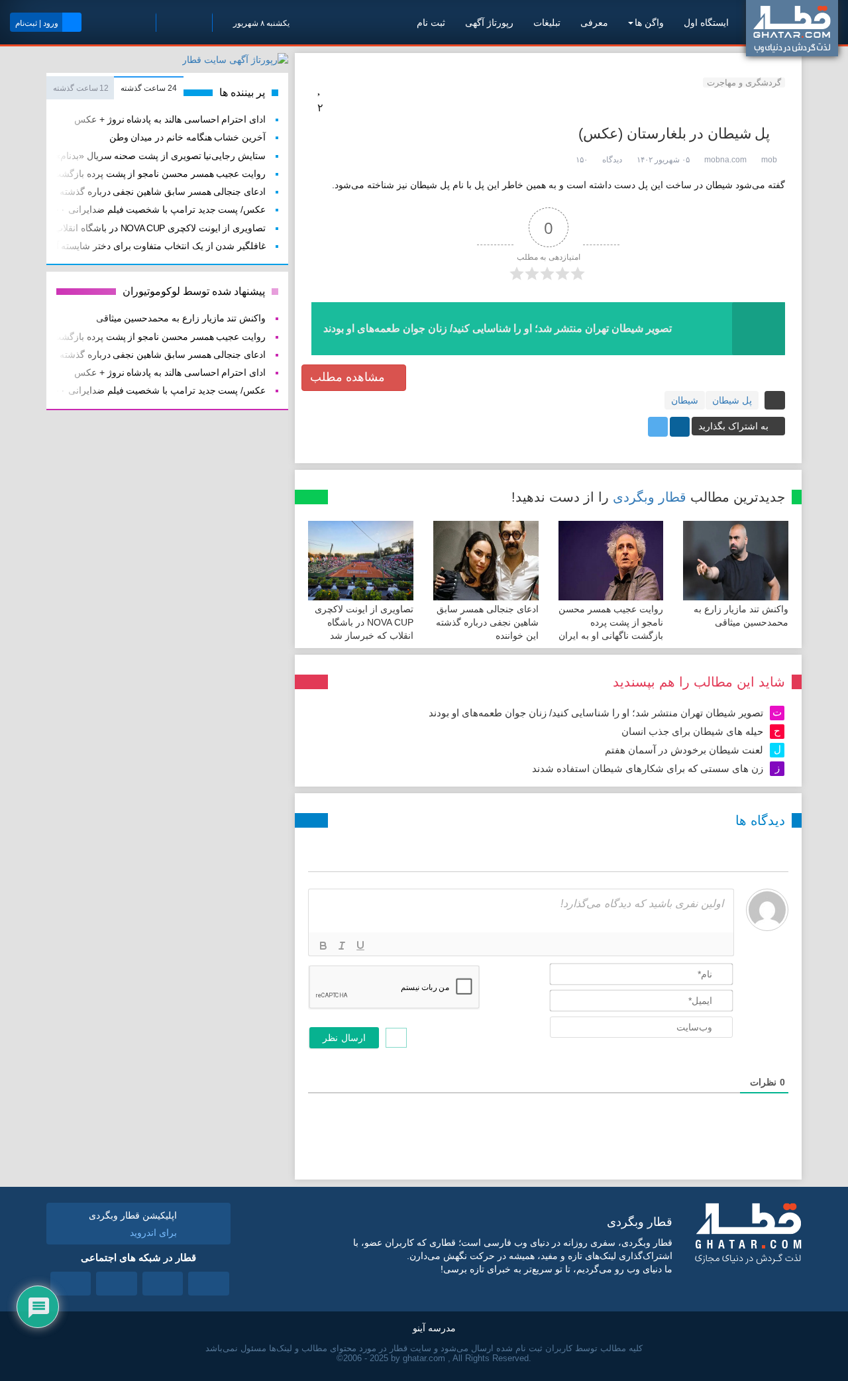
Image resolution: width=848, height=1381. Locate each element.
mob (769, 159)
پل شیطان (732, 400)
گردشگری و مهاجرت (744, 82)
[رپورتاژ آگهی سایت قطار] (235, 62)
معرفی (594, 22)
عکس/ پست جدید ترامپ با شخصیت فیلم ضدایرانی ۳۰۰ (158, 210)
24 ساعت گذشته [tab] (148, 88)
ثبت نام (431, 22)
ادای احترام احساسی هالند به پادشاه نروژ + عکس (170, 120)
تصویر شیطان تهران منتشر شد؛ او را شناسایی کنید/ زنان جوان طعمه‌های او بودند (596, 712)
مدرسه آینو (434, 1328)
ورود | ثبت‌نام (36, 23)
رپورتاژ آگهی (489, 22)
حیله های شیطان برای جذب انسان (692, 731)
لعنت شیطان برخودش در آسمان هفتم (684, 749)
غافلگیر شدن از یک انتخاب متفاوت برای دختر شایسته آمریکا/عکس (138, 246)
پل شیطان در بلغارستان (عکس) (674, 133)
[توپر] (323, 946)
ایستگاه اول (706, 22)
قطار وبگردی (649, 497)
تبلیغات (546, 22)
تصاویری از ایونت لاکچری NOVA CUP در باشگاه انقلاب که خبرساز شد (364, 622)
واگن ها (649, 22)
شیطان (684, 400)
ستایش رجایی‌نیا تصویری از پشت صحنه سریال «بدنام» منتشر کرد (139, 156)
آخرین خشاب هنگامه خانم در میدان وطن (187, 137)
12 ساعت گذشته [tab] (81, 88)
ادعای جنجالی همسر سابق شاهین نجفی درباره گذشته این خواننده (487, 622)
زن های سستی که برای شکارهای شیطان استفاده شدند (647, 768)
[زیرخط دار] (360, 946)
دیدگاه (612, 159)
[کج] (342, 946)
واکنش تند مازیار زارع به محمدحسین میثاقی (181, 318)
